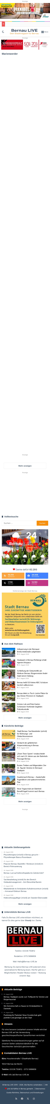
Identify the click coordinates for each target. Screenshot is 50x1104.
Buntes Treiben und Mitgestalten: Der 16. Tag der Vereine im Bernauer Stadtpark (31, 767)
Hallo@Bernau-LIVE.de (27, 961)
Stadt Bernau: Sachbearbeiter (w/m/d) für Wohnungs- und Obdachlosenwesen (32, 733)
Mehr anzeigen (25, 718)
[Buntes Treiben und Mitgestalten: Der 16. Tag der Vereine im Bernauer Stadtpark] (8, 768)
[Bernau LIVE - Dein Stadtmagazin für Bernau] (24, 31)
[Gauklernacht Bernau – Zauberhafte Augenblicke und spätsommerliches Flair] (8, 780)
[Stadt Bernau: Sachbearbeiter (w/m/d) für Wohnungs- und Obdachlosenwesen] (8, 734)
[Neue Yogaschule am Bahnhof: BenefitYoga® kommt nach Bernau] (8, 792)
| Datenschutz (39, 1089)
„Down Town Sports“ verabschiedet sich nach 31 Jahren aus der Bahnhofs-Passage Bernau (32, 756)
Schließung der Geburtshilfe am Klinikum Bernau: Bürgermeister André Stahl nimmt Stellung (32, 673)
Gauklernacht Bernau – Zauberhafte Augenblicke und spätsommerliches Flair (31, 779)
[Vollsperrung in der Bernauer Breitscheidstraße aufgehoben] (8, 652)
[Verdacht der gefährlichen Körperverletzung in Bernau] (8, 746)
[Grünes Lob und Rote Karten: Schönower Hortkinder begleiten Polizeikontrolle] (8, 707)
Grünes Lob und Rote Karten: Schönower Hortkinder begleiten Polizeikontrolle (29, 706)
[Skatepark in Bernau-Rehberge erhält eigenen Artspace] (8, 663)
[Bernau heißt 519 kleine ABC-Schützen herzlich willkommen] (8, 685)
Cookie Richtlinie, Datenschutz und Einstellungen (25, 1093)
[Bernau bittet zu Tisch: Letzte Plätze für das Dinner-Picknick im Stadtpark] (8, 696)
